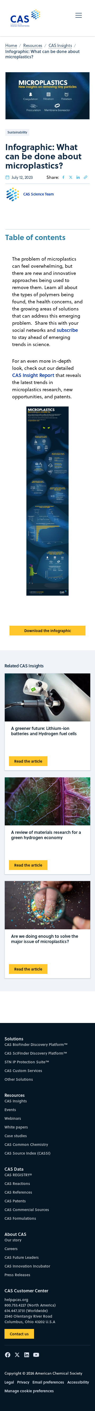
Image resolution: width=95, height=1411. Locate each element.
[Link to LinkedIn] (78, 177)
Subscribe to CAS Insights (47, 1036)
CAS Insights (15, 1101)
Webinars (12, 1118)
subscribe (67, 330)
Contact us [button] (19, 1334)
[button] (78, 18)
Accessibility (78, 1382)
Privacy (23, 1382)
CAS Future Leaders (21, 1257)
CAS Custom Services (23, 1070)
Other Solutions (18, 1079)
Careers (11, 1248)
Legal (9, 1382)
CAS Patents (15, 1201)
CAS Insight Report (33, 375)
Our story (12, 1240)
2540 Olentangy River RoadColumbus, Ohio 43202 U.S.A (29, 1318)
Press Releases (17, 1275)
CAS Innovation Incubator (27, 1266)
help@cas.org (16, 1299)
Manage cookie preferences (29, 1391)
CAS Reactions (17, 1183)
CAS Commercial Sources (26, 1209)
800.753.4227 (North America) (30, 1305)
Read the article (28, 761)
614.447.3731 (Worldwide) (26, 1310)
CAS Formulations (20, 1218)
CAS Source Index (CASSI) (27, 1153)
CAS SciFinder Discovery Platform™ (35, 1053)
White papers (16, 1127)
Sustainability (17, 132)
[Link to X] (71, 177)
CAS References (18, 1192)
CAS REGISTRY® (18, 1175)
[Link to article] (85, 177)
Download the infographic (47, 630)
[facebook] (63, 177)
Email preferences (48, 1382)
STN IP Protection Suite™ (26, 1062)
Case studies (15, 1136)
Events (10, 1109)
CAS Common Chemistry (26, 1144)
